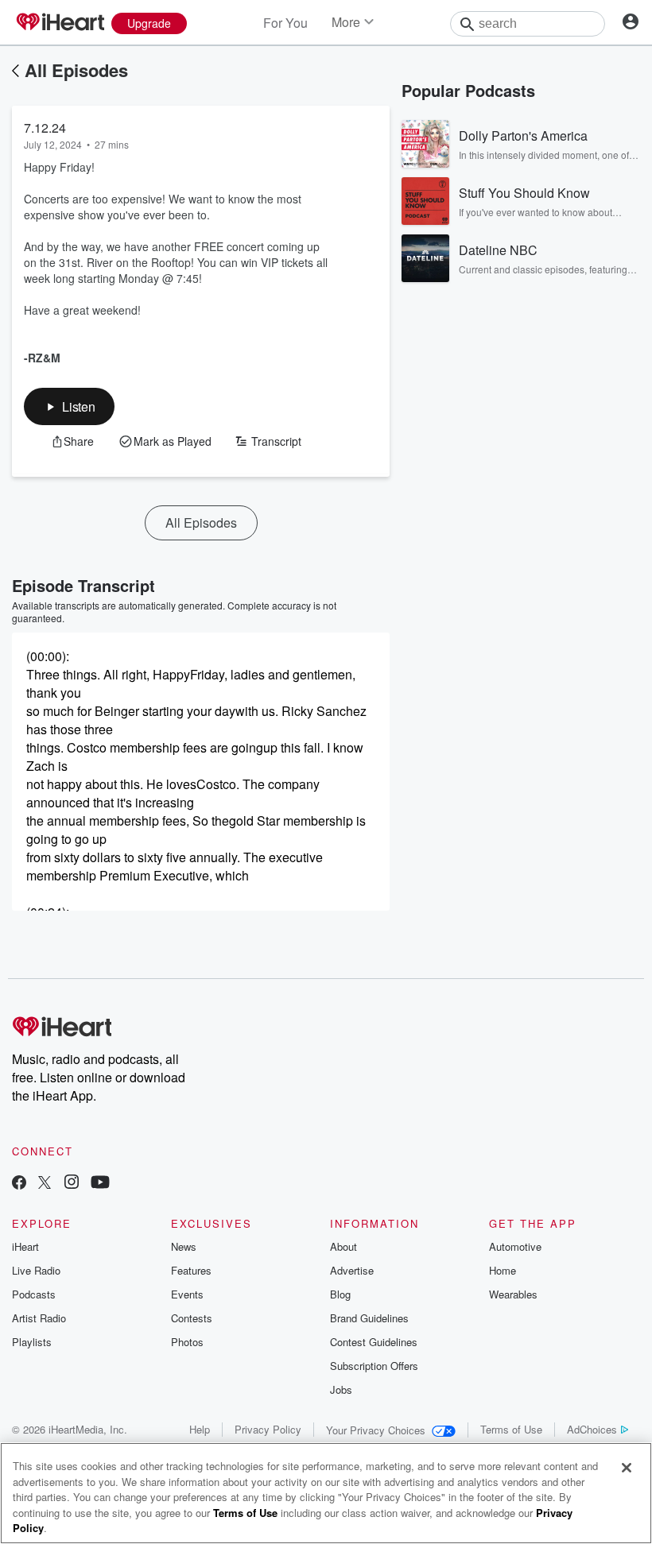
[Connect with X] (44, 1183)
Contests (191, 1317)
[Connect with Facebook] (19, 1183)
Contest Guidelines (373, 1341)
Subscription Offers (374, 1365)
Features (191, 1270)
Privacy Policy (268, 1429)
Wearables (513, 1294)
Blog (340, 1294)
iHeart (25, 1246)
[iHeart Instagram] (71, 1183)
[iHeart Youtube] (100, 1183)
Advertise (352, 1270)
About (343, 1246)
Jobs (341, 1389)
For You (285, 23)
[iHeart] (59, 23)
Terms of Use (511, 1429)
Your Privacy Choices (375, 1430)
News (183, 1246)
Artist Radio (39, 1317)
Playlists (32, 1341)
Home (502, 1270)
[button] (69, 406)
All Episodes (76, 70)
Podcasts (34, 1294)
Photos (187, 1341)
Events (187, 1294)
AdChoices (592, 1429)
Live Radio (36, 1270)
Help (199, 1429)
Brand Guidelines (369, 1317)
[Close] (626, 1467)
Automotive (515, 1246)
